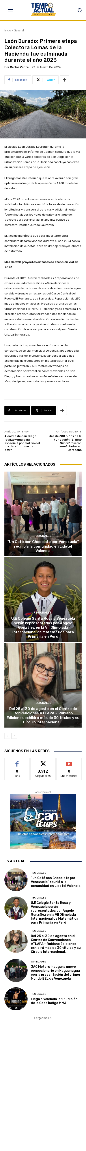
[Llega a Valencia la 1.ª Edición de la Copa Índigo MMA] (16, 998)
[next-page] (14, 736)
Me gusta (17, 761)
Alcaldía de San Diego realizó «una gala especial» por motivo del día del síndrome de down (22, 442)
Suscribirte (69, 761)
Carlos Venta (19, 67)
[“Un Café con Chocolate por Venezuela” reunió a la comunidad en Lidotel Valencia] (43, 514)
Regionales (42, 535)
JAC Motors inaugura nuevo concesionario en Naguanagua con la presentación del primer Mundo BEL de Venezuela (55, 972)
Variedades (38, 961)
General (19, 30)
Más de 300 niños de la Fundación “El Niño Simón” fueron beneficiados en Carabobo (65, 442)
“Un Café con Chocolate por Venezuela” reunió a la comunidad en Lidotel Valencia (43, 546)
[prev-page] (7, 736)
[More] (64, 79)
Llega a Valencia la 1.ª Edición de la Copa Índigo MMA (54, 1001)
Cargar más (41, 1018)
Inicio (7, 30)
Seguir (43, 761)
